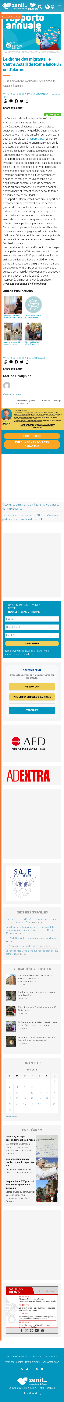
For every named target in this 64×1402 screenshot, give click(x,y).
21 (47, 1098)
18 (24, 1098)
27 (39, 1104)
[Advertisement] (32, 479)
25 (24, 1104)
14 (47, 1093)
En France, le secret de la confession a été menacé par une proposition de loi (37, 1024)
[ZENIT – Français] (18, 5)
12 (32, 1093)
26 (32, 1104)
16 (9, 1098)
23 (9, 1104)
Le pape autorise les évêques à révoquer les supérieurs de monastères (36, 1039)
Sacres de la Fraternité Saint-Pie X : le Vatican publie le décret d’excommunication (35, 978)
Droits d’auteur (32, 1362)
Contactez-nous (50, 1362)
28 (47, 1104)
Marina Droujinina (38, 94)
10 (17, 1093)
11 (24, 1093)
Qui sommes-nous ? (16, 1356)
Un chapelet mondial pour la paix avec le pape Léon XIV (36, 993)
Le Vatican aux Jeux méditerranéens (22, 946)
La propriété (35, 1356)
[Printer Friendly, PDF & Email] (52, 114)
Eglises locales (11, 16)
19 (32, 1098)
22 (54, 1098)
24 (17, 1104)
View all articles (12, 394)
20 (39, 1098)
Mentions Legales (14, 1362)
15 (54, 1093)
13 (39, 1093)
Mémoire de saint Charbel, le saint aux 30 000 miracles (37, 1009)
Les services (50, 1356)
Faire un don (32, 436)
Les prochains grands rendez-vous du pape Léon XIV (20, 1162)
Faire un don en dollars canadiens (32, 444)
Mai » (14, 1116)
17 (17, 1098)
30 (9, 1110)
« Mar (8, 1116)
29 (54, 1104)
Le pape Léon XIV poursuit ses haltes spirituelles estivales (20, 1184)
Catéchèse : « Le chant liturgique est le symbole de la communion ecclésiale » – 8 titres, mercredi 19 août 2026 (30, 930)
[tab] (19, 1290)
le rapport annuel (35, 138)
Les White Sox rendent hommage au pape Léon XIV (29, 938)
